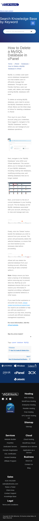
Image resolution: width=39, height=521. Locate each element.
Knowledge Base (10, 496)
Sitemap (29, 427)
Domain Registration (10, 450)
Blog (28, 468)
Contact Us (29, 464)
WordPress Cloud (28, 443)
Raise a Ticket (10, 487)
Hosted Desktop (10, 457)
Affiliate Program (10, 461)
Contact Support (10, 493)
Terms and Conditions (10, 505)
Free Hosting (28, 412)
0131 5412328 (10, 481)
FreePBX (10, 443)
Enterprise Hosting (29, 405)
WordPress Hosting (29, 401)
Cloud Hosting (29, 439)
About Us (28, 461)
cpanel (14, 342)
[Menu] (33, 23)
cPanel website (13, 325)
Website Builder (10, 439)
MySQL (26, 342)
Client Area (10, 490)
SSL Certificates (10, 454)
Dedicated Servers (10, 446)
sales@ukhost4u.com (10, 484)
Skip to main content (6, 11)
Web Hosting (28, 398)
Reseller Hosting (29, 408)
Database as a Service (29, 446)
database (20, 342)
